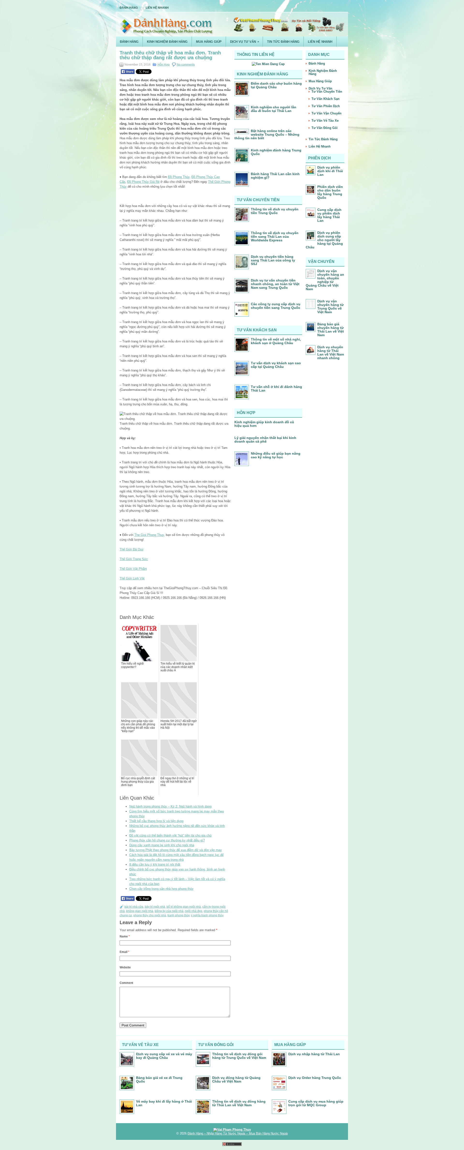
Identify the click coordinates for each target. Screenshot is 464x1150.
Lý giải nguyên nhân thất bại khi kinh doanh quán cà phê (265, 439)
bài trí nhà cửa (133, 906)
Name (125, 936)
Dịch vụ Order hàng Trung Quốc (314, 1078)
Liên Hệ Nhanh (157, 7)
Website (125, 967)
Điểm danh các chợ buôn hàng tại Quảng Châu (276, 85)
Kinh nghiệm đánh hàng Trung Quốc (276, 152)
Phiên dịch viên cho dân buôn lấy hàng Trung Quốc (330, 192)
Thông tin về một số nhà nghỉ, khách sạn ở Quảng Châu (276, 341)
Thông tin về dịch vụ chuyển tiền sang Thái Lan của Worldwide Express (274, 236)
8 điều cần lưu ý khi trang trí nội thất (154, 864)
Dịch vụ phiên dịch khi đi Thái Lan (330, 171)
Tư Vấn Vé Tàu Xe (325, 120)
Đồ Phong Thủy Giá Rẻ (143, 182)
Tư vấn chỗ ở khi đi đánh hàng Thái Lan (276, 388)
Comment (126, 983)
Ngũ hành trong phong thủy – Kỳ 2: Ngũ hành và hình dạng (170, 806)
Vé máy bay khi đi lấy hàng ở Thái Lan (164, 1103)
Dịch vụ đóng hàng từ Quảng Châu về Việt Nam (236, 1079)
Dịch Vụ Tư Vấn (244, 42)
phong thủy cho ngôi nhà (149, 915)
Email (124, 952)
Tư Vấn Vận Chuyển (326, 113)
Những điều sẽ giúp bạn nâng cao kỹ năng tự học (275, 455)
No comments (186, 64)
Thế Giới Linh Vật (132, 578)
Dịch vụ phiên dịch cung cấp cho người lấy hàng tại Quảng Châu (324, 240)
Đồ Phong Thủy (178, 177)
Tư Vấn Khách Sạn (326, 99)
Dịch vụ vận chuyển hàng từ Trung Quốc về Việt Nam (330, 306)
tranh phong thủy (178, 915)
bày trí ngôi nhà (155, 906)
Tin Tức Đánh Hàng (283, 42)
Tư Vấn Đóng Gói (325, 128)
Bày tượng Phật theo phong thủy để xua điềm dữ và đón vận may (175, 850)
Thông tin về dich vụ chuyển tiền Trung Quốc (274, 211)
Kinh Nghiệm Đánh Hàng (167, 42)
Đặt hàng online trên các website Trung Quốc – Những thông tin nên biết (266, 134)
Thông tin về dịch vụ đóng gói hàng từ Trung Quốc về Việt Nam (239, 1056)
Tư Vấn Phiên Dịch (326, 106)
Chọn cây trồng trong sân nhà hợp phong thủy (161, 888)
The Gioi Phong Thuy (149, 535)
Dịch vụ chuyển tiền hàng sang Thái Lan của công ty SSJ (273, 260)
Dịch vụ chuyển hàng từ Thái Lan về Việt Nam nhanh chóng (330, 352)
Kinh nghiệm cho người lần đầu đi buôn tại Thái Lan (273, 109)
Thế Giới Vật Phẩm (133, 569)
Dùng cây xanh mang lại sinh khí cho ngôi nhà (161, 845)
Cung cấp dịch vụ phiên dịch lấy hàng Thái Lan (329, 215)
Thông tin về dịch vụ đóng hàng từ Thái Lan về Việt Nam (239, 1103)
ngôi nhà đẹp (193, 911)
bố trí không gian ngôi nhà (184, 906)
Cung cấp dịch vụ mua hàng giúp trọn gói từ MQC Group (315, 1103)
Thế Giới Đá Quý (132, 549)
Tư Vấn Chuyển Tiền (327, 91)
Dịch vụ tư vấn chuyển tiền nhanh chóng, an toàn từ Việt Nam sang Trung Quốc (275, 283)
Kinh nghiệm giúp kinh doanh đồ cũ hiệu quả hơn (264, 424)
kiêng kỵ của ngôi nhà (169, 911)
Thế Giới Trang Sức (134, 559)
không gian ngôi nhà (139, 911)
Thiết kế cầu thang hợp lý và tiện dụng (156, 821)
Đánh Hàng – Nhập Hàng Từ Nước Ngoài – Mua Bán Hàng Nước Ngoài (238, 1133)
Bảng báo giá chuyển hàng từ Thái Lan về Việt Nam (330, 329)
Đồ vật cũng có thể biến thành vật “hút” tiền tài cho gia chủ (170, 835)
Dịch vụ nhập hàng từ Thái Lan (314, 1054)
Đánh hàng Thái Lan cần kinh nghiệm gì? (275, 175)
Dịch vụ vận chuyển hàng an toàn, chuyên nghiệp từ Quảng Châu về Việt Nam (325, 280)
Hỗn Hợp (164, 64)
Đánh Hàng (129, 7)
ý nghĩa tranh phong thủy (207, 915)
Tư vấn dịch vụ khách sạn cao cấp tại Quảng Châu (276, 365)
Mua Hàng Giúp (209, 42)
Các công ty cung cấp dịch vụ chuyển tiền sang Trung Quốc (275, 306)
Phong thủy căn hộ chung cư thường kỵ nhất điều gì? (167, 840)
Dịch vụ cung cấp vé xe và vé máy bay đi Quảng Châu (164, 1056)
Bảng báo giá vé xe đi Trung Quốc (159, 1079)
